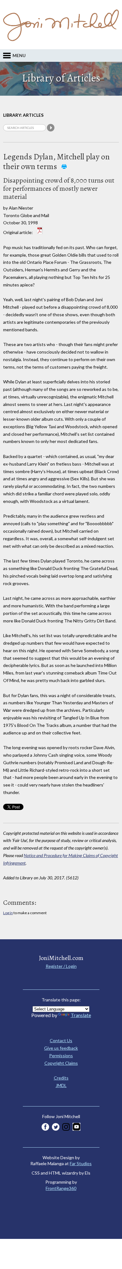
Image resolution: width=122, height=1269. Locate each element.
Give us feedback (61, 1048)
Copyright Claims (61, 1063)
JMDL (61, 1085)
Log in (8, 912)
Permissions (61, 1055)
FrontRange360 (61, 1188)
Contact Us (61, 1040)
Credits (61, 1077)
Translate (81, 1015)
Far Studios (81, 1163)
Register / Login (61, 966)
